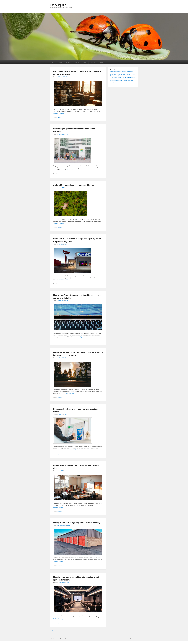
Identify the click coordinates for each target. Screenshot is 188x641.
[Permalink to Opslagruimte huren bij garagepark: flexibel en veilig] (78, 555)
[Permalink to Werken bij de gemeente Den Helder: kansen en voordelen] (72, 164)
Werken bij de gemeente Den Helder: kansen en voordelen (122, 74)
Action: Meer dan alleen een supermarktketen (73, 185)
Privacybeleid (75, 638)
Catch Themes (134, 638)
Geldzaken (68, 62)
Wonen (77, 62)
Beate (67, 76)
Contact (101, 62)
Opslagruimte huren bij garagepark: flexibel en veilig (76, 522)
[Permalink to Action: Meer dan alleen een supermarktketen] (70, 217)
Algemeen (93, 62)
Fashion (60, 62)
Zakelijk (84, 62)
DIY (53, 62)
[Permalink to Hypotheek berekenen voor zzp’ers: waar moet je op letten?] (72, 444)
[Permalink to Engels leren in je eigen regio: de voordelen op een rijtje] (78, 501)
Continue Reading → (58, 113)
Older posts (54, 630)
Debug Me (58, 4)
